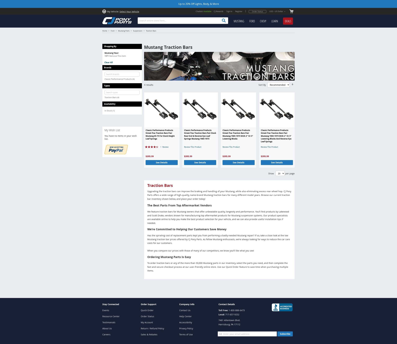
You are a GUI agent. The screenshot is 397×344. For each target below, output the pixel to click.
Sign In (229, 11)
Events (105, 310)
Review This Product (192, 147)
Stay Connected (110, 304)
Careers (106, 334)
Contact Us (184, 310)
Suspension (137, 31)
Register (238, 11)
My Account (147, 322)
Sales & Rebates (149, 334)
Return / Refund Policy (152, 328)
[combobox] (183, 20)
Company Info (186, 304)
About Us (107, 328)
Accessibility (185, 322)
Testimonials (108, 322)
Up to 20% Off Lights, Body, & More (198, 4)
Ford (112, 31)
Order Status (257, 11)
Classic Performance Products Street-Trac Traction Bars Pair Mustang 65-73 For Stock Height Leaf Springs (160, 134)
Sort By (262, 84)
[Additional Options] (116, 153)
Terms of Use (186, 334)
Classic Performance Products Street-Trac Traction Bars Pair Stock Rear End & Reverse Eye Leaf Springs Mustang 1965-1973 (200, 134)
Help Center (185, 316)
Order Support (148, 304)
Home (104, 31)
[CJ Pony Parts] (110, 20)
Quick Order (147, 310)
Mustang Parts (123, 31)
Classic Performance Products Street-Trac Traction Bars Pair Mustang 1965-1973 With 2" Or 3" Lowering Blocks (238, 134)
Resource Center (111, 316)
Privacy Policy (186, 328)
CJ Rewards (218, 11)
